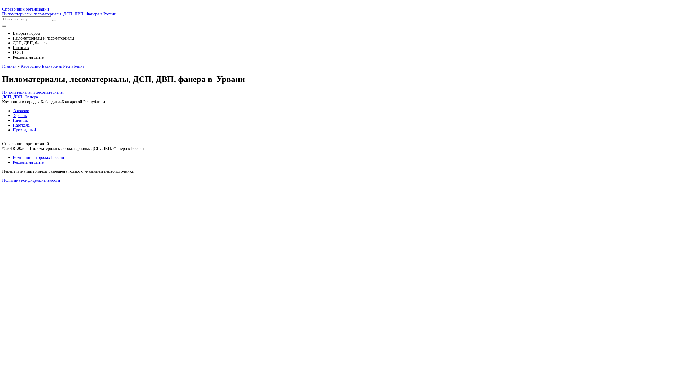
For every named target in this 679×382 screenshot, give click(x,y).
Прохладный (24, 130)
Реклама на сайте (28, 162)
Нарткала (21, 125)
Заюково (21, 110)
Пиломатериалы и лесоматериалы (33, 92)
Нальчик (20, 120)
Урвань (20, 115)
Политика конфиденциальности (31, 180)
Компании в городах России (38, 157)
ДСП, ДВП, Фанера (20, 97)
